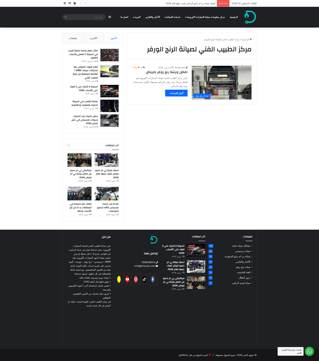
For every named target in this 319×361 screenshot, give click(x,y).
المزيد (138, 17)
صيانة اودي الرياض (241, 283)
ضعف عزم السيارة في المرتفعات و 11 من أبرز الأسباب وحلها (81, 207)
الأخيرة (93, 38)
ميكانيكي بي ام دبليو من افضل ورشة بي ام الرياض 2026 (81, 174)
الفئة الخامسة (243, 272)
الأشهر (113, 38)
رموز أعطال (244, 277)
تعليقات (73, 38)
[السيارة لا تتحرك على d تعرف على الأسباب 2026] (109, 91)
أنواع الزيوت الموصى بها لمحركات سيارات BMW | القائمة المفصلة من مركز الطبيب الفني (85, 72)
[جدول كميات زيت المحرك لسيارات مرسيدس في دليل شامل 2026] (109, 120)
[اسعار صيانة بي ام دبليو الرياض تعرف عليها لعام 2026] (107, 160)
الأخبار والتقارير (152, 17)
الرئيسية (234, 17)
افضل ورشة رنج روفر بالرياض (167, 72)
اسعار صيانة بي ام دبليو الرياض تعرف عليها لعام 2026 (190, 3)
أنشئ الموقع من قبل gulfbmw (193, 355)
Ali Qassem (180, 67)
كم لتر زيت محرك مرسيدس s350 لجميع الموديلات (108, 207)
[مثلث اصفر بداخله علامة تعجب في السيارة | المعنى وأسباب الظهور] (109, 55)
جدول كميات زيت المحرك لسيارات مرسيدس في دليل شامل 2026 (84, 120)
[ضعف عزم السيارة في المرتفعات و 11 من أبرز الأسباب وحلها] (79, 193)
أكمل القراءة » (176, 93)
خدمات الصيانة (173, 17)
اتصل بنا (124, 17)
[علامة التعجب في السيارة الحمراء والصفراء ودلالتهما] (109, 106)
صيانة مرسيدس (242, 251)
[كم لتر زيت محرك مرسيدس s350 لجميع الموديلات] (107, 193)
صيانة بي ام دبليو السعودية (237, 256)
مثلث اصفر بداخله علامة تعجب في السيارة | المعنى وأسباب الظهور (83, 54)
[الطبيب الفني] (250, 17)
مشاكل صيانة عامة (241, 245)
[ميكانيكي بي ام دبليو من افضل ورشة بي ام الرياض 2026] (79, 160)
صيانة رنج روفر (243, 267)
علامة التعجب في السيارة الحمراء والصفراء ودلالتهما (84, 103)
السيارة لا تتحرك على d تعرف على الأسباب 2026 (84, 88)
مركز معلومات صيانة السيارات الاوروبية (206, 17)
